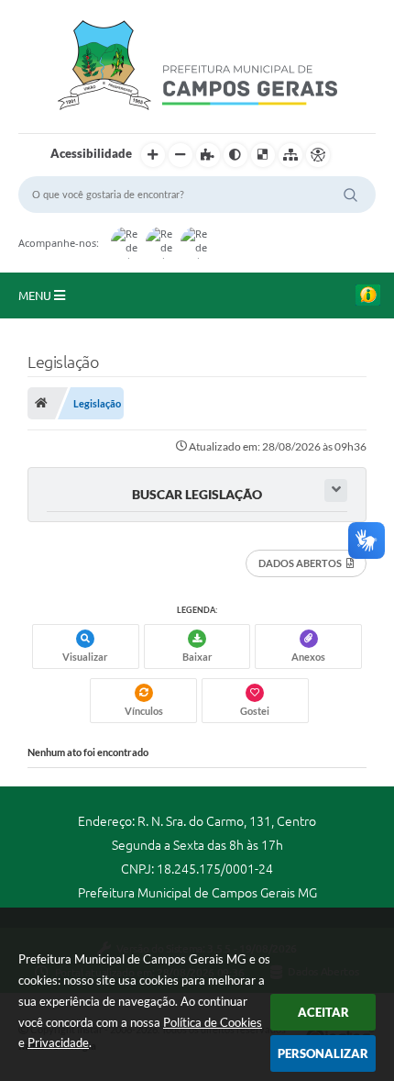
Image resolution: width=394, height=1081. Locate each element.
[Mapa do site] (290, 155)
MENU (36, 295)
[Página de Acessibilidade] (318, 155)
